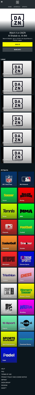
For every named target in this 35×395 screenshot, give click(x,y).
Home (10, 6)
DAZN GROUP (5, 382)
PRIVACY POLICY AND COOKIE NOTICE (14, 377)
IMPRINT (4, 380)
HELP (3, 369)
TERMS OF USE (6, 374)
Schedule (17, 6)
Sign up (17, 44)
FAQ (2, 371)
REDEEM (4, 385)
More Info (17, 49)
